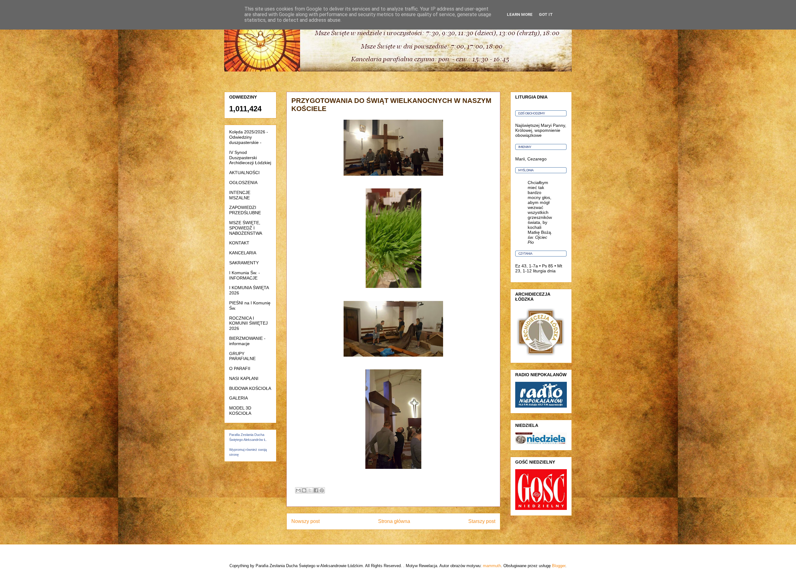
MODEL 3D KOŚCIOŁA (240, 410)
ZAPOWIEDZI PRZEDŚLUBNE (245, 210)
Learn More (520, 14)
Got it (546, 14)
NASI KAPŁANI (243, 378)
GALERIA (238, 397)
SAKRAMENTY (244, 262)
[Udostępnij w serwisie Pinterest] (322, 490)
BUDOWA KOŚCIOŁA (250, 388)
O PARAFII (239, 368)
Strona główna (394, 521)
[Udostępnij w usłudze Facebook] (316, 490)
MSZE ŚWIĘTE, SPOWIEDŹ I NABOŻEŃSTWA (245, 228)
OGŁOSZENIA (243, 182)
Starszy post (481, 521)
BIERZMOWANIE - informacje (247, 341)
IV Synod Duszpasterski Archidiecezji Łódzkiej (250, 157)
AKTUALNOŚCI (244, 172)
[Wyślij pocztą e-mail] (298, 490)
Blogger (558, 565)
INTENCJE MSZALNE (239, 195)
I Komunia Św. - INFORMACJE (244, 275)
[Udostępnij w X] (310, 490)
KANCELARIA (242, 252)
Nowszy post (305, 521)
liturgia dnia (544, 270)
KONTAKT (239, 242)
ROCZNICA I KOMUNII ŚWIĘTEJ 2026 (248, 323)
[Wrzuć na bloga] (304, 490)
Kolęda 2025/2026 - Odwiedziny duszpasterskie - (248, 137)
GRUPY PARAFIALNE (242, 356)
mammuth (492, 565)
